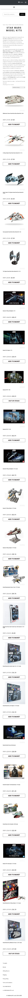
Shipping (5, 974)
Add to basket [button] (14, 124)
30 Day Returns (6, 971)
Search (22, 14)
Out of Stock (14, 401)
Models (10, 24)
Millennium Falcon (7, 51)
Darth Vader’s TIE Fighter (8, 52)
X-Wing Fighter (18, 51)
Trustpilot (5, 963)
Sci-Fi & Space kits (12, 77)
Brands (4, 967)
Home (4, 24)
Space (13, 24)
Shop (7, 24)
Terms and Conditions (7, 982)
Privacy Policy (5, 978)
